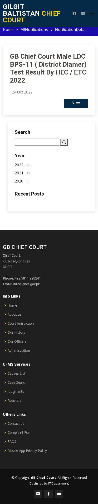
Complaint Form (20, 432)
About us (14, 314)
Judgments (16, 391)
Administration (19, 350)
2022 (23, 165)
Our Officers (17, 341)
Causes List (16, 373)
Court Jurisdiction (21, 323)
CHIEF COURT (32, 13)
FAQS (12, 441)
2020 (22, 181)
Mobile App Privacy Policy (27, 450)
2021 (23, 173)
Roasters (14, 400)
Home (8, 29)
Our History (16, 332)
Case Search (17, 382)
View (76, 103)
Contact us (16, 423)
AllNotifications (34, 29)
